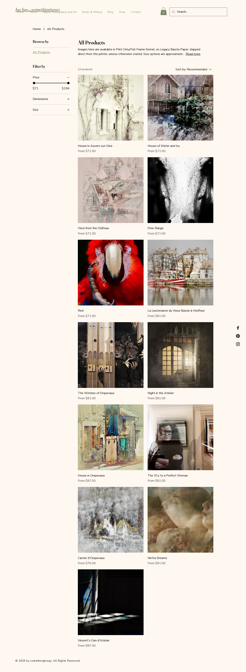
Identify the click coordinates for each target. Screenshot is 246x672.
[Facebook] (237, 327)
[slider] (34, 83)
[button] (163, 11)
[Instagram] (237, 344)
